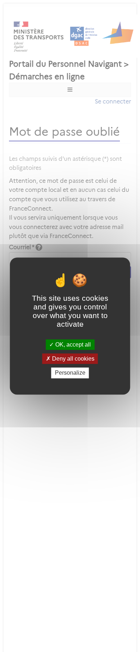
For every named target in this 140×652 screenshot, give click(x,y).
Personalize (70, 373)
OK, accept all (72, 345)
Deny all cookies (72, 359)
